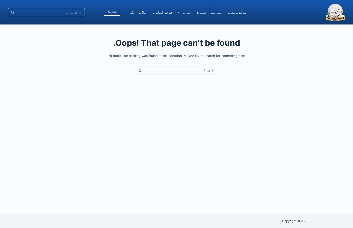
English (112, 12)
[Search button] (12, 12)
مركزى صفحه (236, 12)
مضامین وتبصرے (209, 12)
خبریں (186, 12)
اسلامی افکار (137, 12)
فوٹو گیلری (162, 12)
